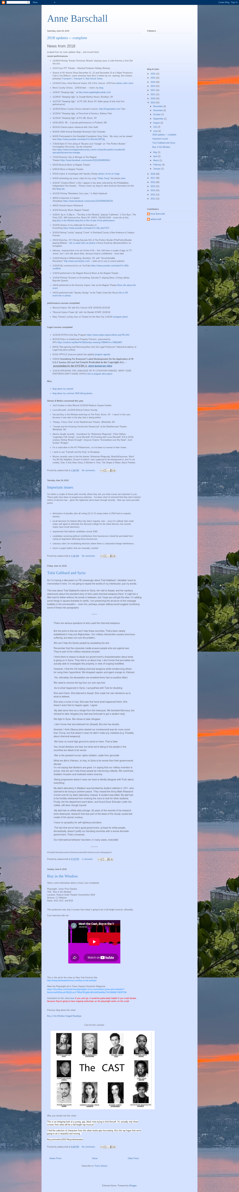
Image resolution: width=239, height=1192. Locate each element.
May (155, 152)
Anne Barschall (77, 18)
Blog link (61, 189)
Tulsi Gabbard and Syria (66, 573)
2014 (153, 190)
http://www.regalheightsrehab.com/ (95, 92)
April (155, 156)
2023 (153, 86)
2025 (153, 78)
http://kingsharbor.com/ (110, 109)
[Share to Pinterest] (114, 470)
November (158, 110)
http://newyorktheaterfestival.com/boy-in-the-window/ (72, 980)
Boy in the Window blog (68, 220)
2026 (153, 73)
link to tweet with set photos (82, 243)
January (157, 168)
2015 (153, 186)
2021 (153, 94)
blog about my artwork (63, 389)
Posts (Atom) (101, 1166)
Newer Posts (56, 1158)
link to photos (64, 295)
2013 (153, 194)
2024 (153, 82)
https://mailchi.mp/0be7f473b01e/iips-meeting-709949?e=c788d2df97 (89, 342)
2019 (153, 102)
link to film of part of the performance (97, 220)
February (157, 164)
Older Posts (133, 1158)
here (123, 178)
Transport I (67, 78)
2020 (153, 98)
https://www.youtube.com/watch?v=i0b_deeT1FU (86, 228)
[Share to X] (108, 470)
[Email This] (102, 470)
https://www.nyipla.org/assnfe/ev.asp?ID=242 (108, 335)
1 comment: (88, 859)
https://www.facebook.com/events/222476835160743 (88, 201)
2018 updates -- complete (67, 38)
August (156, 123)
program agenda (102, 354)
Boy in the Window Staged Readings (64, 1016)
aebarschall (155, 219)
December (158, 106)
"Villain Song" (103, 178)
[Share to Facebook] (111, 470)
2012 (153, 198)
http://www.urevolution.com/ (77, 261)
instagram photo (120, 317)
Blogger (132, 1185)
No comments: (89, 470)
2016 (153, 182)
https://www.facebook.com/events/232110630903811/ (85, 160)
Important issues (60, 487)
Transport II (78, 78)
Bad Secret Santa (94, 78)
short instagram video (100, 365)
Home (95, 1158)
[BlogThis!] (105, 470)
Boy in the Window (62, 876)
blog (101, 88)
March (156, 160)
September (158, 118)
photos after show (124, 83)
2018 (153, 174)
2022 (153, 90)
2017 (153, 178)
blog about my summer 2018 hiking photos (73, 393)
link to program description (99, 374)
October (157, 114)
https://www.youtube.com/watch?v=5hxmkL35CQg (81, 139)
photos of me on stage (109, 174)
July (155, 127)
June (155, 131)
